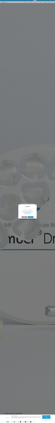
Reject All (46, 419)
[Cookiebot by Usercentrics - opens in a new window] (7, 421)
